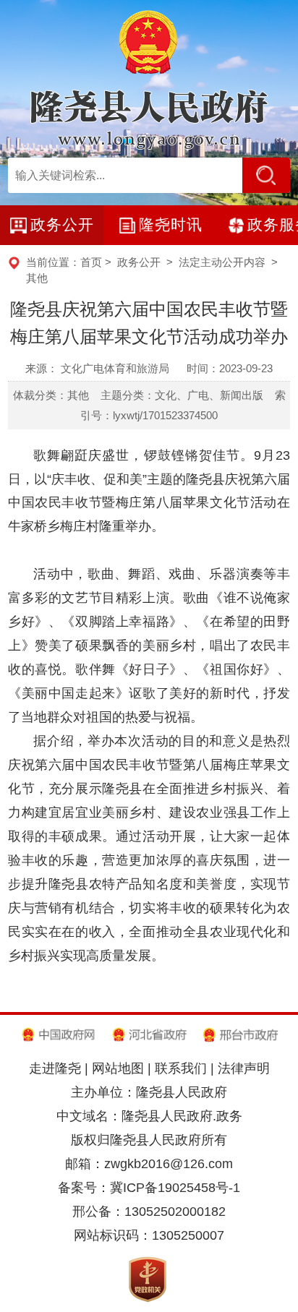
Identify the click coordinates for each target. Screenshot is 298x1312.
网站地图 (118, 1068)
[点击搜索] (266, 175)
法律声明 (244, 1068)
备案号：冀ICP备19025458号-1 (149, 1187)
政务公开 (139, 262)
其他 (37, 278)
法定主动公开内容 (222, 262)
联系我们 (181, 1068)
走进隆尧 (55, 1068)
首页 (91, 262)
